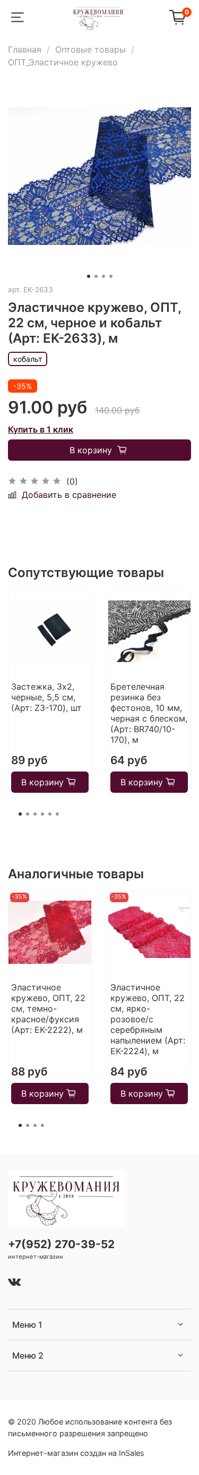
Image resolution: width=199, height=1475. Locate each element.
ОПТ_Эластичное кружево (63, 62)
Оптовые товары (90, 49)
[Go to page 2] (27, 814)
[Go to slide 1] (88, 276)
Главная (24, 49)
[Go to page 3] (35, 814)
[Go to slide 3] (103, 276)
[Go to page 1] (20, 814)
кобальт (27, 358)
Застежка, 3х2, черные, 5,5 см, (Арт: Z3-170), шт (46, 697)
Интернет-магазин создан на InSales (76, 1452)
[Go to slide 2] (96, 276)
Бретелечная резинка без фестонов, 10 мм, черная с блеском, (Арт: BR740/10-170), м (148, 713)
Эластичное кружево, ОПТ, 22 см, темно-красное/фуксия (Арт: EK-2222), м (48, 1008)
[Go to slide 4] (111, 276)
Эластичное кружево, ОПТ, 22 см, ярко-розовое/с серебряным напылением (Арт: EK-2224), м (147, 1019)
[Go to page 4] (42, 814)
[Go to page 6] (57, 814)
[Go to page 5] (49, 814)
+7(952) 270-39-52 (61, 1244)
